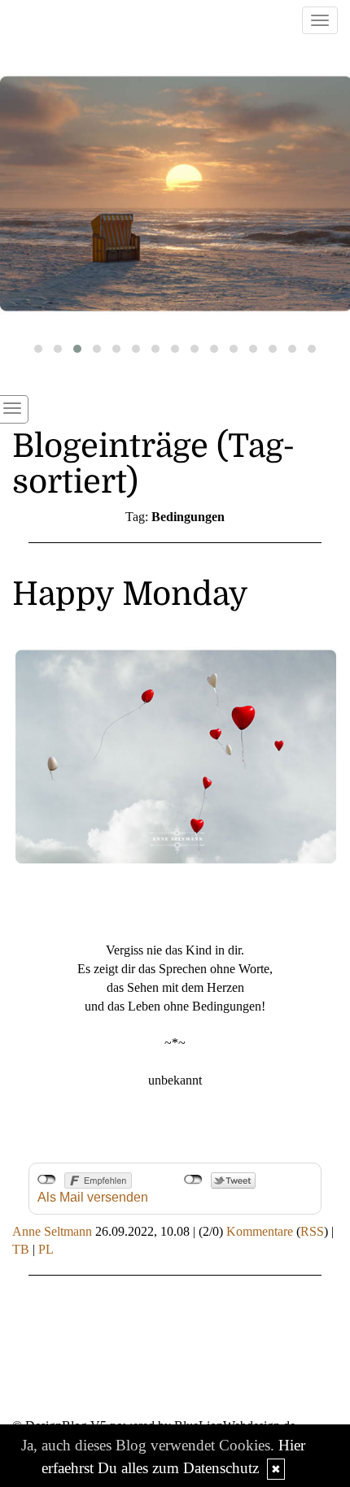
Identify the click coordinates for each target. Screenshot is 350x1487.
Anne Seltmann (52, 1231)
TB (20, 1249)
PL (46, 1249)
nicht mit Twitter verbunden (193, 1180)
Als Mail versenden (92, 1197)
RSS (312, 1231)
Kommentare (259, 1231)
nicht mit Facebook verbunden (46, 1180)
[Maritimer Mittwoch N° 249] (175, 194)
